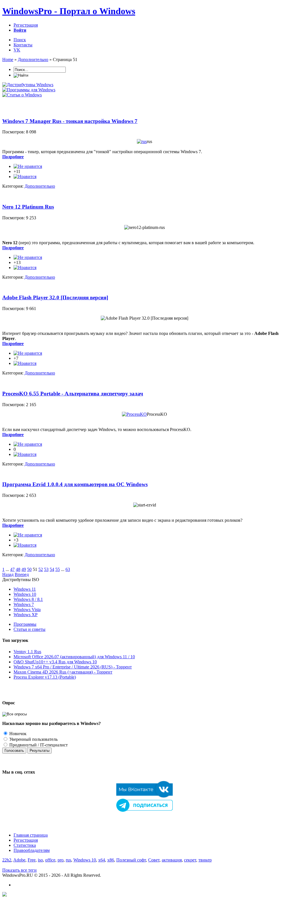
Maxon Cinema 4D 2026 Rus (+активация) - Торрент (63, 672)
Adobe (19, 860)
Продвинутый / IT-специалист (38, 744)
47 (12, 569)
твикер (205, 860)
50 (29, 569)
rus (68, 860)
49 (23, 569)
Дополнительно (40, 186)
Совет (153, 860)
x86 (110, 860)
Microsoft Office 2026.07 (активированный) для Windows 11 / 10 (74, 656)
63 (67, 569)
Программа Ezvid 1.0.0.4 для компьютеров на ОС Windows (75, 484)
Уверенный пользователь (33, 739)
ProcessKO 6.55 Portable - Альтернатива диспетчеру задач (72, 394)
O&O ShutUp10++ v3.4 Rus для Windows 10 (55, 661)
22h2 (6, 860)
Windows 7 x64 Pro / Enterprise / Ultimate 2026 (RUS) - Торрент (73, 666)
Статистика (25, 845)
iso (40, 860)
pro (61, 860)
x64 (101, 860)
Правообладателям (32, 850)
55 (57, 569)
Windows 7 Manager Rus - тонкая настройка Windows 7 (69, 121)
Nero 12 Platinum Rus (28, 207)
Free (32, 860)
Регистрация (26, 25)
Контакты (23, 44)
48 (18, 569)
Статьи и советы (29, 629)
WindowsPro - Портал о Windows (68, 11)
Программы (25, 624)
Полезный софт (131, 860)
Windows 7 (24, 604)
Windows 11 (25, 589)
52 (40, 569)
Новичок (17, 733)
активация (172, 860)
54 (52, 569)
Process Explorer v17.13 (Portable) (45, 677)
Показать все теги (19, 870)
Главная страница (31, 835)
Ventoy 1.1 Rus (27, 651)
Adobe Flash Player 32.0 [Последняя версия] (55, 297)
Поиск (20, 39)
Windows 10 (25, 594)
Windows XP (26, 614)
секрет (190, 860)
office (50, 860)
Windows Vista (27, 609)
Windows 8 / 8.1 (28, 599)
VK (17, 49)
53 (46, 569)
